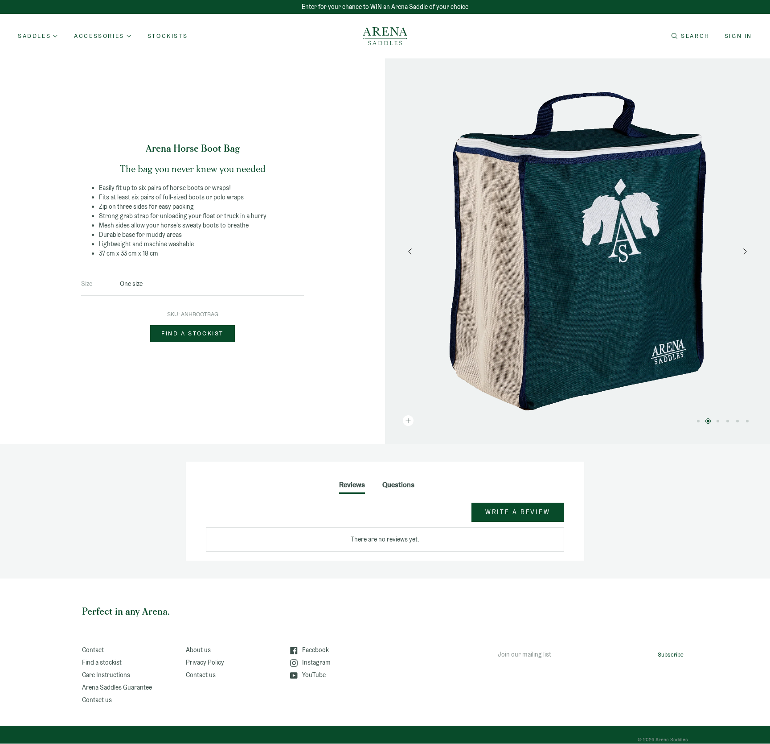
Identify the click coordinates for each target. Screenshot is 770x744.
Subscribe (671, 654)
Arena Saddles (671, 739)
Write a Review (517, 512)
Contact (93, 650)
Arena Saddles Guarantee (117, 687)
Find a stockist (192, 333)
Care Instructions (106, 675)
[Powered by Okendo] (246, 516)
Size (86, 284)
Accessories (99, 36)
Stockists (167, 36)
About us (198, 650)
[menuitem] (167, 36)
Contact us (97, 700)
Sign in (738, 36)
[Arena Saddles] (385, 36)
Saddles (34, 36)
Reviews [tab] (352, 484)
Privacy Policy (205, 662)
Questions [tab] (398, 484)
